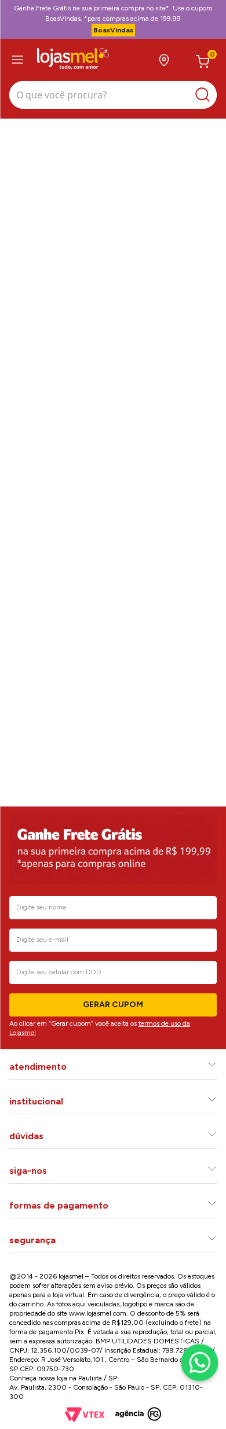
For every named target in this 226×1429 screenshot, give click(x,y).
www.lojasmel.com (97, 1313)
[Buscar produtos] (205, 95)
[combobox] (113, 96)
